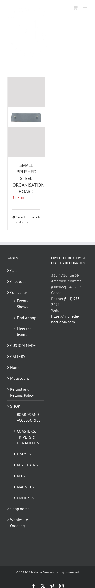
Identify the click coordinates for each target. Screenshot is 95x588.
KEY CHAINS (27, 464)
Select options (21, 219)
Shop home (19, 508)
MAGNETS (25, 486)
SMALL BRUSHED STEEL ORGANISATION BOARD (28, 178)
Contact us (19, 292)
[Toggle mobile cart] (75, 7)
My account (19, 378)
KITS (21, 475)
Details (35, 217)
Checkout (18, 281)
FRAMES (24, 453)
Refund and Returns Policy (22, 392)
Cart (13, 270)
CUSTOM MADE (23, 345)
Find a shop (26, 317)
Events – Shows (24, 303)
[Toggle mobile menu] (85, 7)
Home (15, 367)
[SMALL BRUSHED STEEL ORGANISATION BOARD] (26, 117)
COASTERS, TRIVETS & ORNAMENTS (28, 437)
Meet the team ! (24, 331)
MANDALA (25, 497)
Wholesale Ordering (19, 522)
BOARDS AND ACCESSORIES (28, 417)
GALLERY (17, 356)
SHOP (15, 406)
